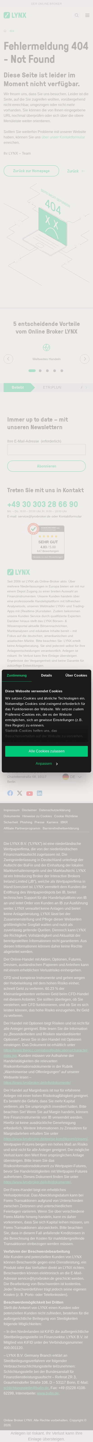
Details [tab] (46, 675)
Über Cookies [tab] (76, 675)
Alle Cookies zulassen (47, 751)
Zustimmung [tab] (17, 675)
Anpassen (44, 763)
